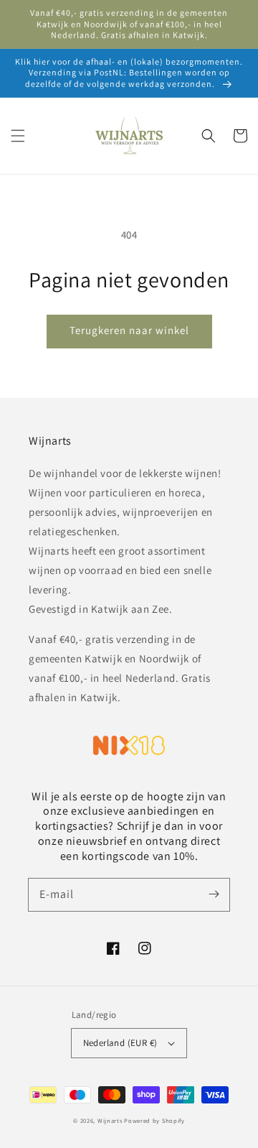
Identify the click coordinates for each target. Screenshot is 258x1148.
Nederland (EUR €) (120, 1043)
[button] (18, 136)
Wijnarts (110, 1120)
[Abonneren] (213, 894)
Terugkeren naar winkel (129, 330)
